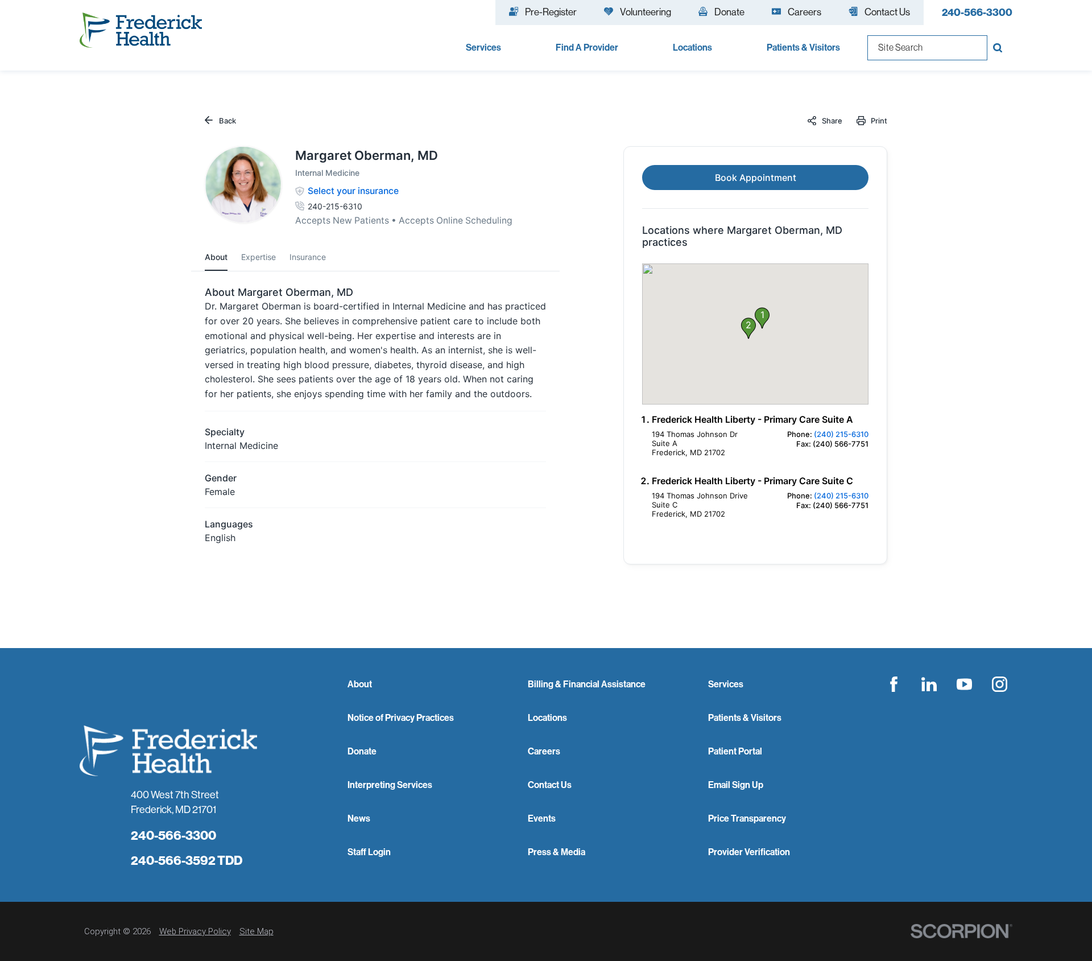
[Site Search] (999, 47)
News (359, 818)
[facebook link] (894, 684)
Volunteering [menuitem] (645, 12)
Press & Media (556, 851)
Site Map (256, 931)
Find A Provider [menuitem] (587, 47)
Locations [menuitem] (692, 47)
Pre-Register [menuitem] (551, 12)
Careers (544, 751)
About (360, 684)
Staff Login (369, 851)
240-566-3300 (977, 12)
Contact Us (550, 784)
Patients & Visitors (744, 717)
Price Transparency (747, 818)
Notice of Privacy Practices (401, 717)
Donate (362, 751)
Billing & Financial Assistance (587, 684)
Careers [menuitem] (804, 12)
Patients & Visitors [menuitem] (803, 47)
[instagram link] (999, 684)
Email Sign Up (735, 784)
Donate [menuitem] (729, 12)
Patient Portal (735, 751)
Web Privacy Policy (195, 931)
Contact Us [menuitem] (887, 12)
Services (725, 684)
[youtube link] (964, 684)
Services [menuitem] (483, 47)
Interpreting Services (390, 784)
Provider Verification (749, 851)
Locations (547, 717)
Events (542, 818)
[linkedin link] (929, 684)
